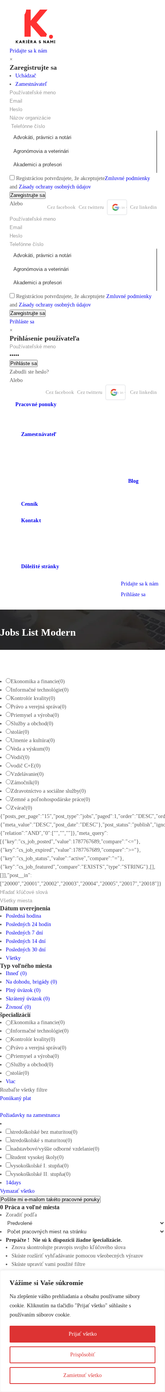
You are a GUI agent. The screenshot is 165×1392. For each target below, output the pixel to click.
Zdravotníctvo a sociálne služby (48, 791)
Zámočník (25, 782)
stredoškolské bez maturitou (44, 1132)
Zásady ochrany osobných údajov (55, 187)
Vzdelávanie (27, 774)
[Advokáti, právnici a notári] (83, 137)
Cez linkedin (143, 207)
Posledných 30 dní (26, 950)
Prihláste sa (22, 322)
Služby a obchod (32, 723)
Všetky (13, 958)
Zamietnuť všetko (82, 1375)
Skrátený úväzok (28, 999)
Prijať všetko (83, 1334)
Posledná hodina (23, 916)
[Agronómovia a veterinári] (83, 151)
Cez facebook (61, 207)
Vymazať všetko (17, 1191)
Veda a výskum (30, 749)
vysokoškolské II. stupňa (41, 1174)
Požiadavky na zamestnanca (30, 1115)
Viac (10, 1081)
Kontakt (31, 520)
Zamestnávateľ (38, 434)
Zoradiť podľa (21, 1215)
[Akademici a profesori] (83, 165)
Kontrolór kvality (33, 698)
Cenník (29, 504)
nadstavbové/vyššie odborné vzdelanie (55, 1149)
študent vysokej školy (37, 1157)
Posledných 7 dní (24, 933)
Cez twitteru (91, 207)
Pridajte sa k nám (28, 51)
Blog (133, 481)
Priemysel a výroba (35, 715)
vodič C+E (26, 766)
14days (13, 1182)
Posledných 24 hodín (28, 924)
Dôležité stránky (40, 566)
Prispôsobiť (82, 1355)
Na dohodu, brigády (31, 982)
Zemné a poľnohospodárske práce (50, 799)
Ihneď (16, 973)
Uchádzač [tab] (25, 76)
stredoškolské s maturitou (41, 1140)
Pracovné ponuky (36, 404)
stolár (20, 732)
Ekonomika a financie (38, 681)
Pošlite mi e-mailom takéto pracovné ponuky (50, 1199)
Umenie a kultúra (33, 740)
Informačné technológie (40, 690)
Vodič (20, 757)
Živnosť (18, 1007)
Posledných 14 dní (26, 941)
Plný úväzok (23, 990)
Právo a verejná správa (38, 707)
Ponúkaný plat (15, 1098)
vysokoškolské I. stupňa (40, 1166)
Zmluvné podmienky (127, 178)
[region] (82, 1331)
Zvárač (21, 808)
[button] (117, 207)
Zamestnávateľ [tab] (31, 84)
